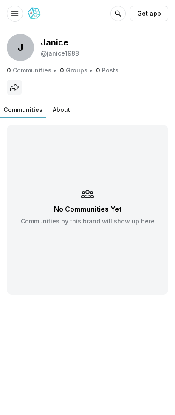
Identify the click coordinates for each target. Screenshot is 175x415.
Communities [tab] (22, 109)
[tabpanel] (87, 209)
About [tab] (61, 109)
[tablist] (36, 110)
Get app (149, 13)
